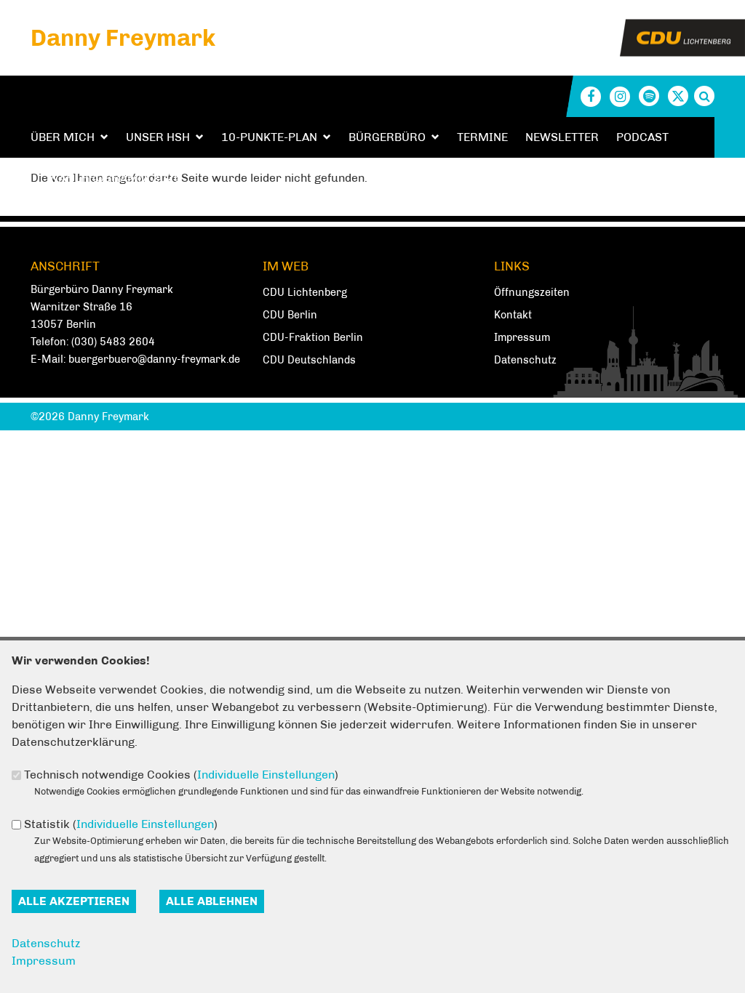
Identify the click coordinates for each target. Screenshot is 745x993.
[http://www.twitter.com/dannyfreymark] (678, 96)
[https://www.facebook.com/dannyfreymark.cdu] (591, 97)
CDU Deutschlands (309, 359)
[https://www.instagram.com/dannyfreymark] (620, 97)
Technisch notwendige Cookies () (181, 774)
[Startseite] (682, 28)
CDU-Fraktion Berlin (313, 337)
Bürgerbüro (387, 137)
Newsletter (562, 137)
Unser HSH (158, 137)
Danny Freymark (123, 38)
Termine (482, 137)
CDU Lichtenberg (305, 292)
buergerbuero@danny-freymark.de (154, 359)
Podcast (642, 137)
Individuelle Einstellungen (266, 774)
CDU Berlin (290, 314)
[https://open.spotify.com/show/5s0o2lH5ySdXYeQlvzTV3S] (649, 96)
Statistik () (121, 824)
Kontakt (513, 314)
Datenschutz (525, 359)
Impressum (522, 337)
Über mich (63, 137)
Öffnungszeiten (532, 292)
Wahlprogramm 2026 (114, 178)
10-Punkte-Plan (269, 137)
